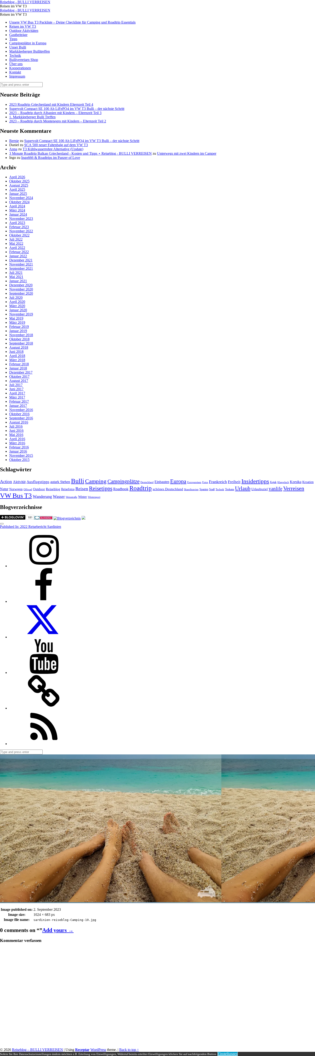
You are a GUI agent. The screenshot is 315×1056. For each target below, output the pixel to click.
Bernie (14, 141)
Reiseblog (53, 489)
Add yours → (58, 930)
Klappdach (283, 482)
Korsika (295, 482)
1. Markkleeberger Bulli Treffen (32, 117)
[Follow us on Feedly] (43, 744)
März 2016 (17, 443)
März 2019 (17, 322)
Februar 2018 (19, 364)
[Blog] (67, 518)
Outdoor (39, 489)
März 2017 (17, 397)
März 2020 (17, 306)
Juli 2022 (16, 239)
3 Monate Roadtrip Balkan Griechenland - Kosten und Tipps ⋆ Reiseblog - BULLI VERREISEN (80, 153)
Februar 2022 (19, 252)
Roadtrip (140, 488)
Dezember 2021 (21, 260)
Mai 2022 (16, 243)
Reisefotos (67, 489)
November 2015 (21, 455)
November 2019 (21, 314)
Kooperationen (20, 68)
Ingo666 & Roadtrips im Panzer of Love (50, 158)
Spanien (203, 489)
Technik (15, 55)
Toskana (229, 489)
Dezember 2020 (21, 285)
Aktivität (19, 482)
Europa (178, 481)
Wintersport (94, 497)
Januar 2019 (18, 331)
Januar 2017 (18, 406)
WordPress (98, 1050)
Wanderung (42, 496)
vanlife (275, 488)
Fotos (205, 482)
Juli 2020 (16, 298)
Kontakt (15, 72)
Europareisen (194, 482)
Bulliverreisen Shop (23, 60)
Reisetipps (100, 488)
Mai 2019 (16, 318)
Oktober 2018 (19, 339)
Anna (13, 149)
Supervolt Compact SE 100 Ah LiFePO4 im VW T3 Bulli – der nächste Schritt (66, 109)
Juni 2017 (16, 389)
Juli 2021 (16, 273)
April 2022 (17, 248)
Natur (4, 489)
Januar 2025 (18, 194)
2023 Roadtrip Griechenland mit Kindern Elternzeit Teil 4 (51, 104)
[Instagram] (43, 566)
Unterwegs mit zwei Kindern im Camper (186, 153)
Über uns (16, 64)
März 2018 (17, 360)
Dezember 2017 (21, 372)
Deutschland (147, 482)
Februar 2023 (19, 227)
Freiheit (234, 482)
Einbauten (162, 482)
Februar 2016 (19, 447)
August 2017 (18, 381)
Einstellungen (228, 1054)
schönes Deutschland (168, 489)
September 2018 (21, 343)
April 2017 (17, 393)
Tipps (13, 39)
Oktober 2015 (19, 460)
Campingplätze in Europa (27, 43)
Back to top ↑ (129, 1050)
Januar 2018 (18, 368)
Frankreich (218, 481)
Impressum (17, 76)
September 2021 (21, 268)
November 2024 (21, 198)
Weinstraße (71, 497)
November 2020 (21, 289)
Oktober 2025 (19, 181)
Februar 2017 (19, 401)
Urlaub (242, 488)
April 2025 (17, 189)
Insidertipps (255, 481)
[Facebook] (43, 601)
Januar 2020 (18, 310)
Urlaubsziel (259, 489)
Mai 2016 (16, 435)
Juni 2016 (16, 431)
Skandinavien (191, 489)
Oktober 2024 (19, 202)
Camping (96, 481)
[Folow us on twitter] (43, 637)
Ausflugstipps (38, 482)
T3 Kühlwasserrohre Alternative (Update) (53, 149)
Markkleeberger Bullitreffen (29, 51)
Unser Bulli (17, 47)
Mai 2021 (16, 277)
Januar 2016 (18, 451)
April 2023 (17, 223)
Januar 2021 (18, 281)
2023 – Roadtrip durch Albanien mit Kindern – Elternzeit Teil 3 (55, 113)
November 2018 (21, 335)
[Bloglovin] (43, 708)
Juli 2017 (16, 385)
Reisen (81, 488)
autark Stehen (60, 482)
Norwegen (16, 489)
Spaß (212, 489)
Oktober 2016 (19, 414)
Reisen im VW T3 (22, 26)
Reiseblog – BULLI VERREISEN (37, 1050)
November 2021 (21, 264)
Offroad (28, 489)
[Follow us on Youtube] (43, 673)
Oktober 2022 (19, 235)
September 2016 (21, 418)
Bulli (77, 480)
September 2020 (21, 293)
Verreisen (293, 488)
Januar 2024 (18, 214)
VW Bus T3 (16, 495)
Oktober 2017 (19, 376)
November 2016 (21, 410)
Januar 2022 (18, 256)
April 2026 (17, 177)
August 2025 (18, 185)
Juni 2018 (16, 352)
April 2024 (17, 206)
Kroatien (308, 482)
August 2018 (18, 347)
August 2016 (18, 422)
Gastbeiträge (18, 35)
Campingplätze (123, 481)
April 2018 (17, 356)
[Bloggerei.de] (43, 518)
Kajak (273, 482)
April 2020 (17, 302)
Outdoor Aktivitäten (23, 31)
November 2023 (21, 219)
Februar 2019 (19, 327)
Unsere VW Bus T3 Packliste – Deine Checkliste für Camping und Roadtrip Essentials (72, 22)
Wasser (59, 496)
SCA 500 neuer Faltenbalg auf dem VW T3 (56, 145)
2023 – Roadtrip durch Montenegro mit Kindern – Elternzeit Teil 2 (57, 121)
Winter (82, 497)
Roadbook (120, 489)
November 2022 (21, 231)
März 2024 (17, 210)
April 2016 (17, 439)
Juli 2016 (16, 426)
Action (6, 481)
